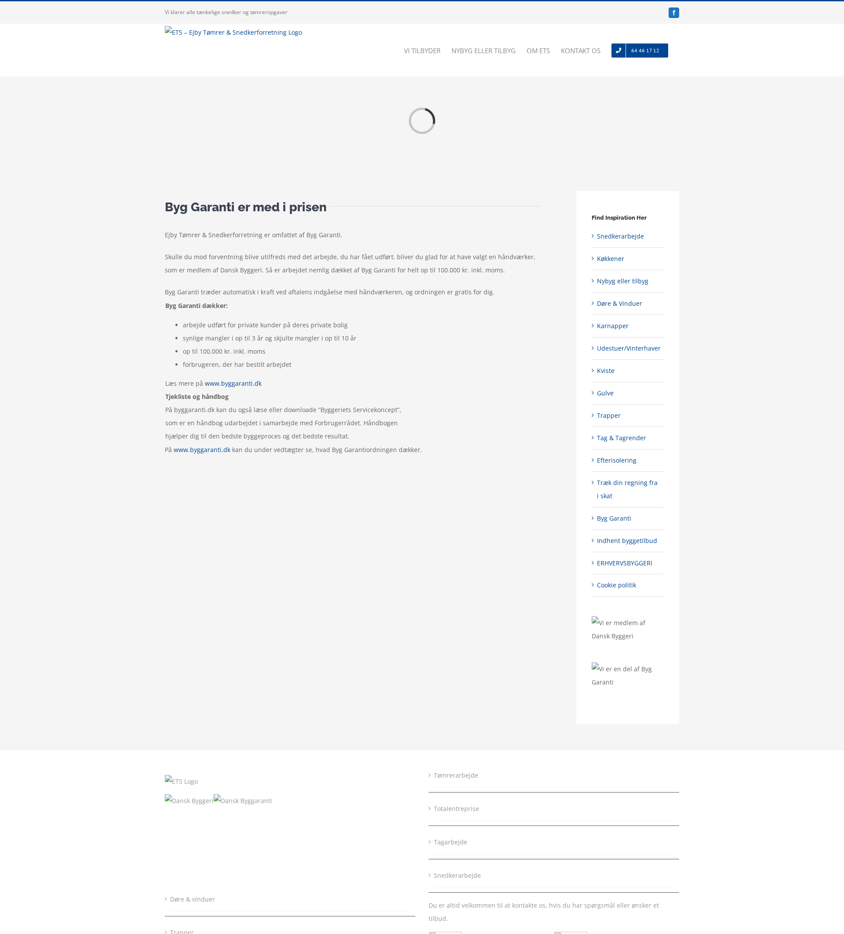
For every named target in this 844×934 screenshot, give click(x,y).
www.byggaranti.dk (233, 383)
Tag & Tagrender (621, 438)
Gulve (605, 393)
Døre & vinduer (192, 899)
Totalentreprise (456, 808)
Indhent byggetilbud (627, 540)
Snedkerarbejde (620, 236)
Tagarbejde (450, 842)
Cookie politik (616, 585)
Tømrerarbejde (456, 775)
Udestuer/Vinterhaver (629, 348)
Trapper (609, 415)
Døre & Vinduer (619, 303)
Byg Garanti (614, 518)
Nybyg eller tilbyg (622, 281)
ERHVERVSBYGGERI (624, 563)
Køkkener (610, 258)
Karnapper (613, 326)
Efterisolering (617, 460)
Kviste (606, 370)
